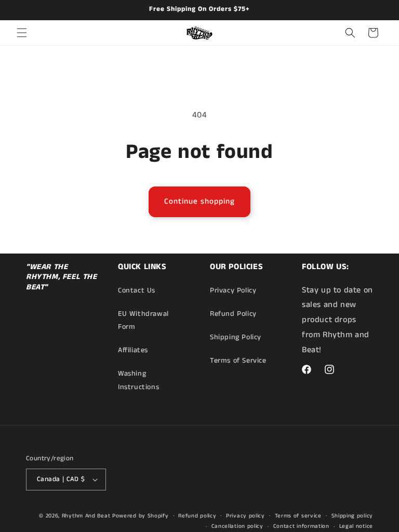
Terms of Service (238, 360)
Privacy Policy (233, 290)
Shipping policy (352, 516)
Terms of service (298, 516)
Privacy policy (245, 516)
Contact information (301, 526)
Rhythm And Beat (86, 516)
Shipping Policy (235, 337)
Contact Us (136, 290)
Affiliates (133, 350)
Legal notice (356, 526)
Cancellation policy (237, 526)
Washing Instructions (138, 380)
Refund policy (197, 516)
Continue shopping (199, 201)
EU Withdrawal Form (143, 320)
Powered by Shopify (140, 516)
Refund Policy (233, 314)
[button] (21, 32)
